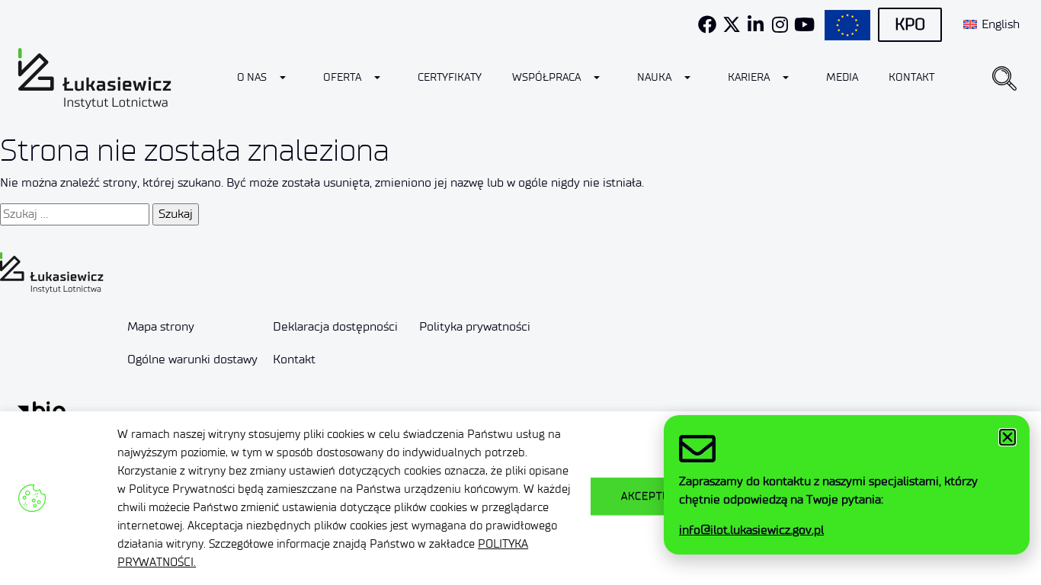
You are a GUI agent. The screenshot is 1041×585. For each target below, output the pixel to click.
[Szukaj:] (74, 214)
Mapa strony (160, 326)
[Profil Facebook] (707, 24)
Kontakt (911, 77)
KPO (910, 24)
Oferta (342, 77)
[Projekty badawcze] (847, 25)
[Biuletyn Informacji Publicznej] (41, 410)
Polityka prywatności (474, 326)
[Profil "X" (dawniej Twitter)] (731, 24)
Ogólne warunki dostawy (192, 359)
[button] (1004, 78)
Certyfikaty (450, 77)
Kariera (749, 77)
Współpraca (546, 77)
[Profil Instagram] (780, 24)
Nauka (654, 77)
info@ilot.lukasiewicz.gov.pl (751, 530)
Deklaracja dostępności (335, 326)
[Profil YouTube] (805, 24)
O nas (252, 77)
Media (842, 77)
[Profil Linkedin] (756, 24)
